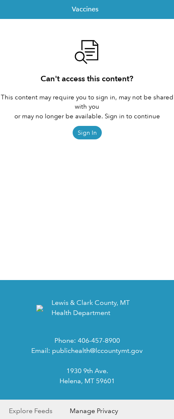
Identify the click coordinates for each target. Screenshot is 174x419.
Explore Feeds (30, 411)
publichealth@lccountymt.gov (97, 351)
